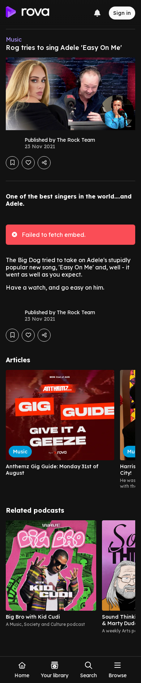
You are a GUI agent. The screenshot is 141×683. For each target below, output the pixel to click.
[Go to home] (27, 13)
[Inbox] (97, 13)
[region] (70, 429)
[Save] (12, 162)
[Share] (44, 162)
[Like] (28, 162)
